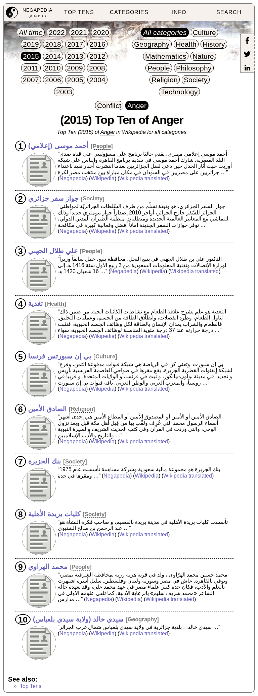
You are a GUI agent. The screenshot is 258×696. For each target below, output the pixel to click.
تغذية (35, 303)
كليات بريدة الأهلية (54, 513)
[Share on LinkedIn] (247, 68)
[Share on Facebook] (247, 41)
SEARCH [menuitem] (229, 12)
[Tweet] (247, 54)
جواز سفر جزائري (53, 198)
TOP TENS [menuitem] (79, 12)
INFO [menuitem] (179, 12)
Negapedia (72, 178)
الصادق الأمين (47, 408)
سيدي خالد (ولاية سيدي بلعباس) (78, 619)
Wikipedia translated (143, 178)
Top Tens (30, 686)
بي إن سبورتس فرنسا (59, 356)
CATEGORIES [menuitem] (129, 12)
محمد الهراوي (48, 566)
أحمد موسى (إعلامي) (58, 145)
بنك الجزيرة (44, 461)
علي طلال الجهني (53, 250)
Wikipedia (103, 178)
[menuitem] (29, 12)
